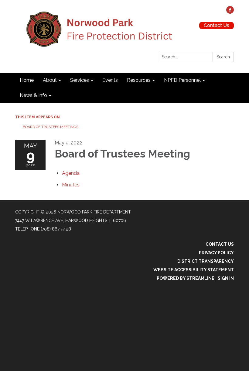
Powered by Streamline (185, 278)
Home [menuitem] (27, 80)
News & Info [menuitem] (33, 95)
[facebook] (230, 12)
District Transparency (205, 261)
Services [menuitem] (79, 80)
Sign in (226, 278)
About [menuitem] (50, 80)
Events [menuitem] (110, 80)
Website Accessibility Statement (193, 269)
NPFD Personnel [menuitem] (182, 80)
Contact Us (216, 25)
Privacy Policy (216, 252)
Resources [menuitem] (139, 80)
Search (223, 56)
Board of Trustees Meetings (50, 127)
